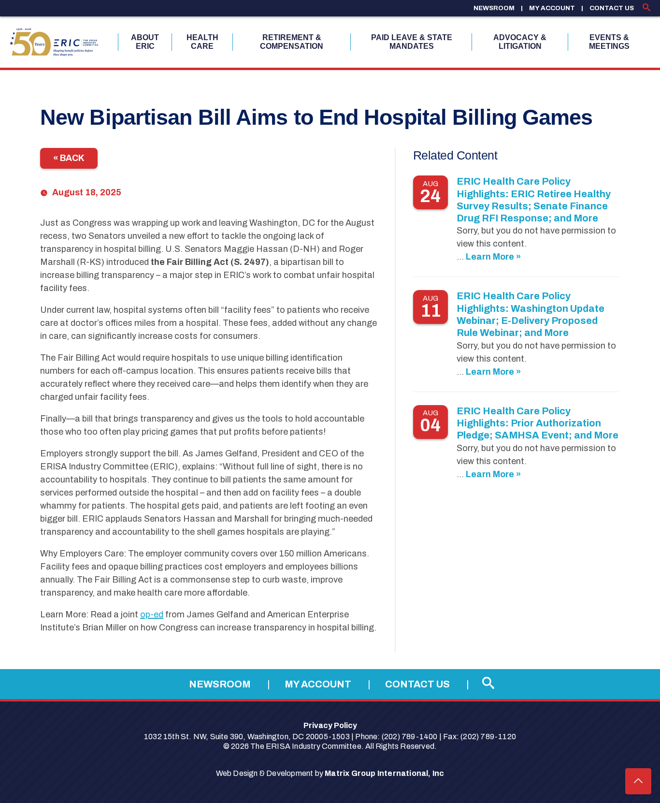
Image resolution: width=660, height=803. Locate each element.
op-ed (151, 614)
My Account (552, 8)
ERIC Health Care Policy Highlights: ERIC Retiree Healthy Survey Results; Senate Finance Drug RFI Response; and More (534, 199)
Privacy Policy (330, 725)
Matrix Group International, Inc (384, 773)
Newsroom (494, 8)
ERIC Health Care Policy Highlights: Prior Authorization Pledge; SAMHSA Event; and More (537, 423)
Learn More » (493, 257)
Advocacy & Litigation (519, 41)
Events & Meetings (609, 41)
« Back (69, 158)
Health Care (202, 41)
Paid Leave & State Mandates (411, 41)
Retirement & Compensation (291, 41)
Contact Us (611, 8)
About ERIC (145, 41)
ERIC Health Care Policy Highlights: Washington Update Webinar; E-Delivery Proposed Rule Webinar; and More (530, 314)
